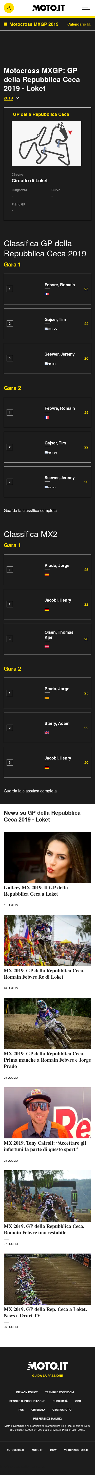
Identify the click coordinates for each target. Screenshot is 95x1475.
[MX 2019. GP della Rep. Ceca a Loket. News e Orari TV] (47, 1279)
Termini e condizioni (59, 1392)
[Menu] (86, 8)
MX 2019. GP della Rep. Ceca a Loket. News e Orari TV (45, 1312)
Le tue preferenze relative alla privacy (33, 1472)
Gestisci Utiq (61, 1409)
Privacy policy (27, 1392)
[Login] (9, 8)
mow (53, 1450)
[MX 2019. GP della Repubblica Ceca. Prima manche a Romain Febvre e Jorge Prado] (47, 1023)
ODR (78, 1401)
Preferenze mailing (47, 1418)
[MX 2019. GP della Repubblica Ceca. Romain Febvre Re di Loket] (47, 940)
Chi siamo (38, 1409)
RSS (21, 1409)
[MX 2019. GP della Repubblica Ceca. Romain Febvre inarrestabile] (47, 1195)
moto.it (37, 1450)
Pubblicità (60, 1401)
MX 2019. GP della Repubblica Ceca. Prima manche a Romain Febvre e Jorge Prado (47, 1060)
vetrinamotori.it (76, 1450)
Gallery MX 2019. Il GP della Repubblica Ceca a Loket (36, 890)
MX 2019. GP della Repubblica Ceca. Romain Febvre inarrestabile (44, 1229)
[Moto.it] (48, 8)
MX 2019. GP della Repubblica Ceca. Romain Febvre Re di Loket (44, 973)
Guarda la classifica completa (30, 510)
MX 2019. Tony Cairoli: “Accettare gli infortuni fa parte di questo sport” (45, 1146)
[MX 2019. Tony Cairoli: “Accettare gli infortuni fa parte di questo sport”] (47, 1112)
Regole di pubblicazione (27, 1401)
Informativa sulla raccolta (22, 1466)
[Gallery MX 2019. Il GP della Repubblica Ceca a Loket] (47, 857)
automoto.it (15, 1450)
